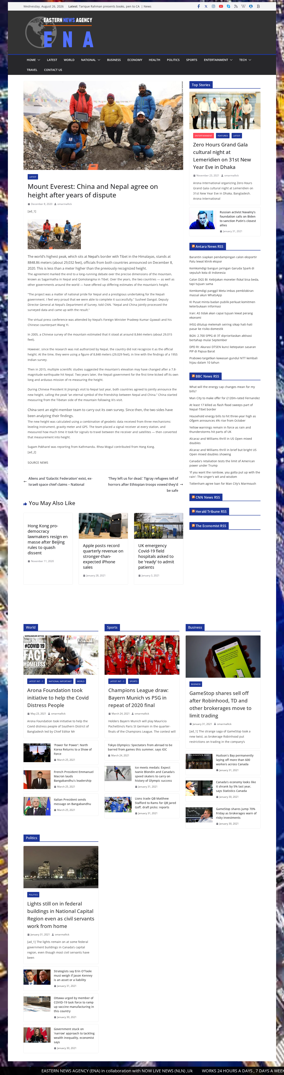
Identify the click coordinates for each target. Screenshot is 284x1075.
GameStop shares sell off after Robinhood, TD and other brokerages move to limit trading (220, 704)
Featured (223, 135)
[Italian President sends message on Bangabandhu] (37, 805)
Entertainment (216, 60)
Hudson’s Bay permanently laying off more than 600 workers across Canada (234, 759)
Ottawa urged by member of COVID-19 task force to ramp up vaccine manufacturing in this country (74, 1004)
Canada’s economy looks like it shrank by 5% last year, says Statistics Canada (236, 786)
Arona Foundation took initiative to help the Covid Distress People (58, 697)
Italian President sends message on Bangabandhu (72, 802)
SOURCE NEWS (38, 462)
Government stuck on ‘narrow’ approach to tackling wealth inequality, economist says (74, 1035)
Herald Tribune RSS (211, 511)
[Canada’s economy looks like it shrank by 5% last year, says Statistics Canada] (199, 789)
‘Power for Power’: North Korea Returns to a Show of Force (73, 749)
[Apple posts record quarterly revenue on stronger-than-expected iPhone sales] (103, 516)
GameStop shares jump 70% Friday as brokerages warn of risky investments (236, 813)
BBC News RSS (207, 376)
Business (114, 60)
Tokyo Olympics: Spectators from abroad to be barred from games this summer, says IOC (140, 747)
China (32, 409)
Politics (173, 60)
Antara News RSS (209, 246)
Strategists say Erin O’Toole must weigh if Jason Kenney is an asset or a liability (73, 975)
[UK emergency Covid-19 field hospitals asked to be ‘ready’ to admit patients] (158, 516)
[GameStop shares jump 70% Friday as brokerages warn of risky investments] (199, 816)
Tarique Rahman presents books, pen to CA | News (115, 6)
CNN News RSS (208, 497)
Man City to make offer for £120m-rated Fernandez (224, 398)
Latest (52, 60)
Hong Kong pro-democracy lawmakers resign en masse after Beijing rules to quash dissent (48, 539)
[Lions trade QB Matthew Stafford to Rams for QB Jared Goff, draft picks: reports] (118, 806)
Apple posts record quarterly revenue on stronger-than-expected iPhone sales (103, 556)
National (88, 60)
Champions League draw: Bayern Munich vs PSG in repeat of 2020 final (138, 697)
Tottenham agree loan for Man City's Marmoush (222, 483)
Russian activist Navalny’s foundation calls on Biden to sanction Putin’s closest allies (238, 218)
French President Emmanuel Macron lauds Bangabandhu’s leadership (74, 776)
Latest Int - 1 (36, 681)
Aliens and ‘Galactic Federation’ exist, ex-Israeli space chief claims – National (60, 481)
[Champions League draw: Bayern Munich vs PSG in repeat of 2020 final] (142, 655)
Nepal (92, 256)
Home (31, 60)
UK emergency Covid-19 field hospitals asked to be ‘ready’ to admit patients (156, 556)
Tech (243, 60)
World (69, 60)
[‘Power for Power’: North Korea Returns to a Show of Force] (37, 752)
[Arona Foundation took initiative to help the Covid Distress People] (60, 655)
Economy (134, 60)
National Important (60, 681)
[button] (38, 60)
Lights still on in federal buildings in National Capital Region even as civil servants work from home (60, 914)
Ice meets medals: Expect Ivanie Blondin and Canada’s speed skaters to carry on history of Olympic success (155, 774)
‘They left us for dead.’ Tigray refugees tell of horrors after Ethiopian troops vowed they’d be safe (143, 484)
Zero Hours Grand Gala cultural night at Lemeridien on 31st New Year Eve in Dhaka (222, 155)
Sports (191, 60)
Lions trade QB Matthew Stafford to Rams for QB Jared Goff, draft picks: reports (155, 802)
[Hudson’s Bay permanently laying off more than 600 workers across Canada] (199, 763)
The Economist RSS (211, 526)
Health (154, 60)
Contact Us (53, 70)
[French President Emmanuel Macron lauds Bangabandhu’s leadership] (37, 779)
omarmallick (64, 204)
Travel (32, 70)
